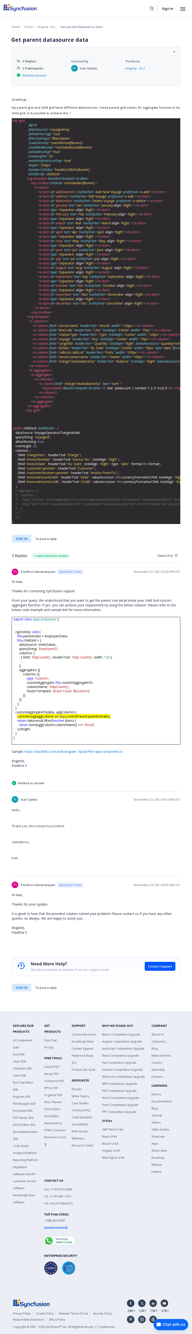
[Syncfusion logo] (20, 7)
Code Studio (21, 1146)
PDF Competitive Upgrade (119, 1091)
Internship (158, 1070)
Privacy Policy (22, 1313)
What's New (159, 1151)
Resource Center (83, 1145)
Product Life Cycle (83, 1070)
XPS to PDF (51, 1088)
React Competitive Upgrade (120, 1056)
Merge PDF (51, 1074)
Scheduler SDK (22, 1068)
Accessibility (80, 1124)
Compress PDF (54, 1081)
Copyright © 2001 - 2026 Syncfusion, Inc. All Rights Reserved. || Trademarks (64, 1327)
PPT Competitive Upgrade (119, 1112)
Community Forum (84, 1034)
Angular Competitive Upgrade (122, 1042)
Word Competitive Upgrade (120, 1098)
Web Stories (80, 1131)
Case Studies (80, 1103)
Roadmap (158, 1158)
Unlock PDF (51, 1067)
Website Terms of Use (73, 1313)
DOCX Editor (52, 1109)
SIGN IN (21, 987)
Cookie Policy (45, 1313)
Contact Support (160, 966)
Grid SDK (19, 1054)
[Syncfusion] (31, 1303)
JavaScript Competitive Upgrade (123, 1049)
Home (16, 27)
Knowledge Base (83, 1042)
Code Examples (82, 1117)
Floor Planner (53, 1102)
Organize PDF (53, 1095)
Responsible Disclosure (28, 1320)
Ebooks (76, 1089)
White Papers (80, 1096)
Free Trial (50, 1040)
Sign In (167, 8)
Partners (157, 1077)
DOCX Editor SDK (24, 1125)
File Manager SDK (24, 1104)
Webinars (78, 1138)
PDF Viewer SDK (23, 1118)
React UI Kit (109, 1137)
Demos (156, 1094)
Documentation (161, 1101)
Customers (158, 1042)
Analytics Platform (25, 1153)
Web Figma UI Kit (113, 1158)
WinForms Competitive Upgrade (123, 1077)
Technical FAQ (81, 1110)
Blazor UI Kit (110, 1144)
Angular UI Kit (111, 1151)
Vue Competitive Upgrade (119, 1063)
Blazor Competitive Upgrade (121, 1034)
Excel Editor (51, 1116)
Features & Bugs (82, 1056)
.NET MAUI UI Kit (112, 1129)
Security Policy (102, 1313)
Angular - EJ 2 (46, 27)
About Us (157, 1034)
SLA (74, 1063)
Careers (156, 1063)
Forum (28, 27)
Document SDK (23, 1111)
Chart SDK (19, 1061)
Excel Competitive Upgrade (120, 1105)
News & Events (161, 1056)
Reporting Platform (25, 1160)
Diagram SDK (21, 1097)
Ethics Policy (57, 1320)
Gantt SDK (19, 1076)
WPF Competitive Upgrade (119, 1084)
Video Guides (160, 1129)
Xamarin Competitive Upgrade (122, 1070)
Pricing (48, 1047)
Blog (154, 1049)
